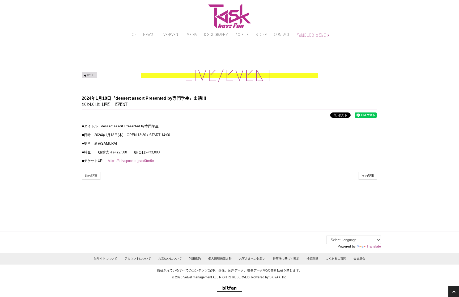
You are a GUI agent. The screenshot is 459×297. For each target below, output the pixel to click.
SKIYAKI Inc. (278, 277)
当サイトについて (105, 258)
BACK (90, 75)
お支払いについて (170, 258)
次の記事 (368, 176)
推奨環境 (312, 258)
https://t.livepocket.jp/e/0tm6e (131, 161)
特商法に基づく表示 (286, 258)
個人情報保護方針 (220, 258)
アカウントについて (138, 258)
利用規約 (195, 258)
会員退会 (359, 258)
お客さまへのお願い (252, 258)
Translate (374, 246)
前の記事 (91, 176)
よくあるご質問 (336, 258)
